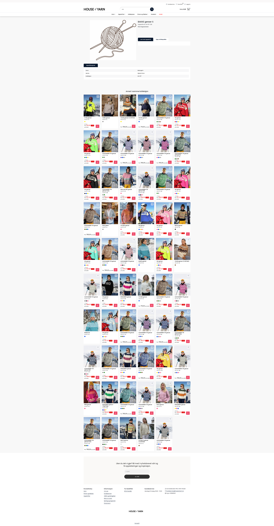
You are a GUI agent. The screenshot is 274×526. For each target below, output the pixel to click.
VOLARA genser (125, 225)
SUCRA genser (143, 118)
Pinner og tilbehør (142, 14)
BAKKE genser (142, 261)
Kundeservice (108, 493)
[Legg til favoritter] (98, 96)
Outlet (160, 14)
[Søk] (152, 9)
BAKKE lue (87, 332)
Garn (113, 14)
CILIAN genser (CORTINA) (128, 118)
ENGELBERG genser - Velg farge (108, 405)
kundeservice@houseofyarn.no (175, 491)
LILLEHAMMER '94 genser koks (107, 190)
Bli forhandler (128, 491)
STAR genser (88, 118)
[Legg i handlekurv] (97, 126)
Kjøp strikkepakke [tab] (161, 39)
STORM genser (143, 297)
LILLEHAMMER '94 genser (163, 118)
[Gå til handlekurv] (188, 9)
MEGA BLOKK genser (126, 189)
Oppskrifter (121, 14)
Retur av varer (108, 498)
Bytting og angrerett (110, 501)
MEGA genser (178, 225)
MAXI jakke (105, 225)
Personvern (107, 503)
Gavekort (153, 14)
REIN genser (87, 404)
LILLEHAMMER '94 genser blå (143, 190)
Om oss (106, 491)
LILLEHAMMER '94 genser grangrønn (181, 154)
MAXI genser (160, 404)
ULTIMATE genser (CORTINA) (143, 441)
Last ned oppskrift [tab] (145, 39)
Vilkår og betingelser (110, 496)
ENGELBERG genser (126, 297)
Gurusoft (137, 523)
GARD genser (106, 118)
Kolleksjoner (131, 14)
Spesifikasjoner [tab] (90, 65)
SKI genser (178, 118)
